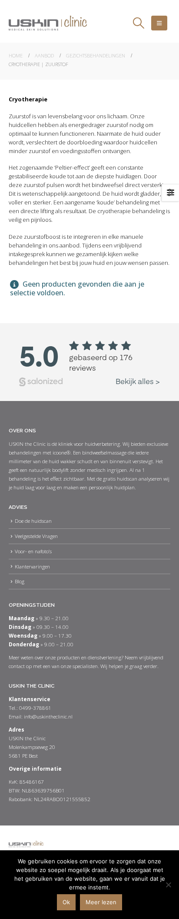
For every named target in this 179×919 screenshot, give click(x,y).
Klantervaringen (32, 566)
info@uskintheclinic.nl (48, 716)
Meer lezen (101, 902)
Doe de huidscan (33, 520)
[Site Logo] (48, 23)
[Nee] (168, 884)
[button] (138, 23)
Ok (66, 902)
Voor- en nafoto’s (33, 551)
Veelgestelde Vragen (36, 535)
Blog (19, 581)
